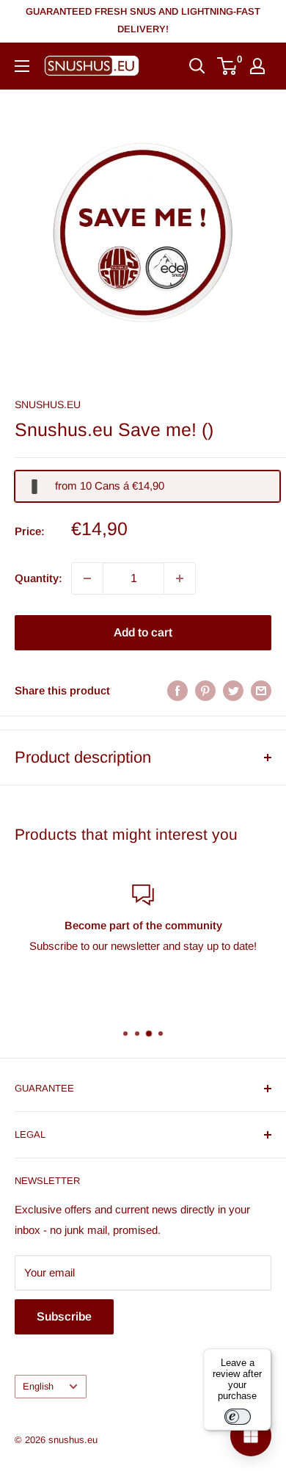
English (38, 1386)
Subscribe (64, 1316)
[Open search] (197, 66)
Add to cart (143, 632)
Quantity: (38, 578)
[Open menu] (22, 66)
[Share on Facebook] (177, 690)
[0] (228, 66)
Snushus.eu (48, 404)
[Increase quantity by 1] (179, 578)
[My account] (257, 66)
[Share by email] (261, 690)
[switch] (237, 1417)
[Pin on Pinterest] (205, 690)
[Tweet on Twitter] (233, 690)
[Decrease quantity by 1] (87, 578)
